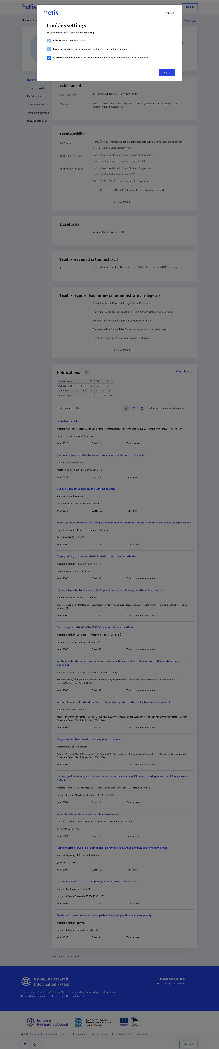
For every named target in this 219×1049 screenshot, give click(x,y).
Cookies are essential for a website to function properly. (92, 49)
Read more (79, 40)
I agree (167, 72)
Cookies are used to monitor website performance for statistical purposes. (101, 57)
